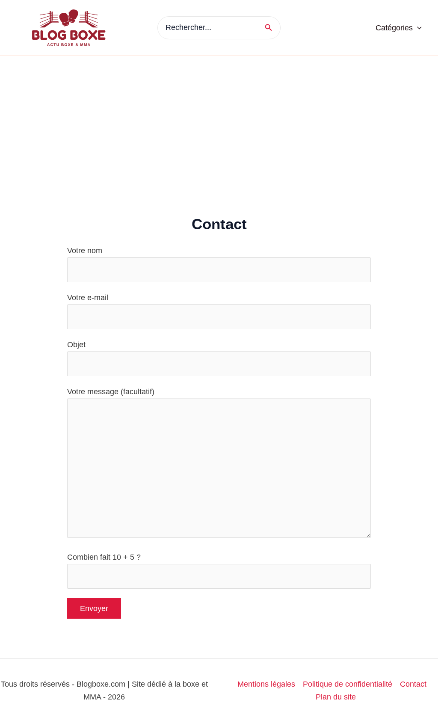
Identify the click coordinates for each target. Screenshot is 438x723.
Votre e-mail (87, 297)
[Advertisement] (219, 120)
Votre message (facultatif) (110, 391)
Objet (76, 344)
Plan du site (336, 697)
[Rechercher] (271, 27)
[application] (417, 28)
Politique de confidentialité (347, 684)
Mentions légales (266, 684)
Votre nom (84, 250)
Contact (413, 684)
